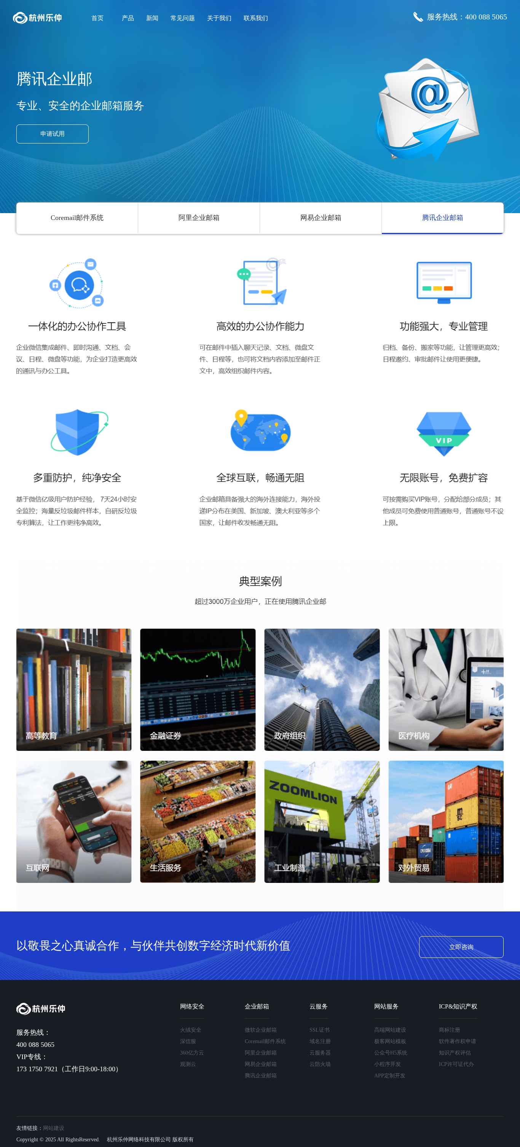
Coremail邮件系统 (77, 217)
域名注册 (320, 1041)
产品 (128, 18)
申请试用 (52, 134)
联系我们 (256, 18)
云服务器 (320, 1053)
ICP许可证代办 (456, 1064)
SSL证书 (319, 1030)
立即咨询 (461, 947)
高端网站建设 (390, 1030)
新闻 (152, 18)
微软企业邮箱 (261, 1030)
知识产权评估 (455, 1053)
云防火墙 (320, 1064)
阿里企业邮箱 (199, 217)
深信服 (188, 1041)
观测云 (188, 1064)
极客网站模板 (390, 1041)
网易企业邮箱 (320, 217)
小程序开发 (387, 1064)
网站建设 (53, 1128)
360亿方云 (192, 1053)
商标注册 (449, 1030)
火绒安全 (190, 1030)
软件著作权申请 (457, 1041)
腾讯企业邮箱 (442, 217)
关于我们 (219, 18)
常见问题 (183, 18)
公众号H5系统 (390, 1053)
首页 (97, 18)
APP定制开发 (389, 1075)
